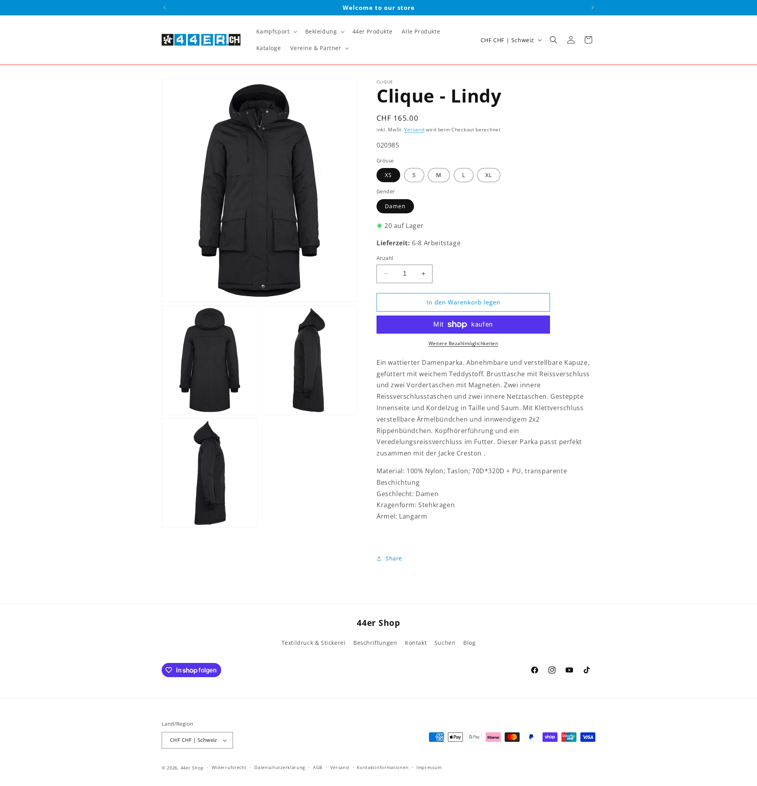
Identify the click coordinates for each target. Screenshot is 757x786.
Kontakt (416, 642)
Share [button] (394, 558)
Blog (469, 642)
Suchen (445, 642)
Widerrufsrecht (229, 767)
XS (388, 175)
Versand (414, 129)
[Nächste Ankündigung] (592, 7)
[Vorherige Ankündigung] (164, 7)
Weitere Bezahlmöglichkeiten (463, 343)
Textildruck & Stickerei (314, 642)
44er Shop (192, 768)
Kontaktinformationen (382, 767)
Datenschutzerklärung (279, 767)
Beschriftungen (375, 642)
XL (488, 175)
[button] (276, 31)
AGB (318, 767)
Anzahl (385, 257)
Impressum (429, 767)
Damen (395, 206)
